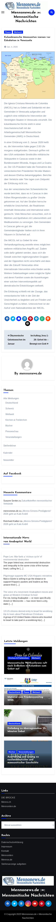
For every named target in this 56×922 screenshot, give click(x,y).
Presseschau (11, 431)
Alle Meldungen (11, 398)
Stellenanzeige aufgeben (13, 864)
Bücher (9, 425)
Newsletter (8, 460)
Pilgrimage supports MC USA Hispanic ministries (27, 576)
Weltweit (18, 32)
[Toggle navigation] (2, 12)
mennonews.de (30, 373)
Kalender (8, 453)
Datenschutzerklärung (12, 842)
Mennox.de (6, 859)
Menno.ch (6, 802)
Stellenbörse (9, 445)
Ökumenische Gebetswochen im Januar (16, 339)
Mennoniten (7, 855)
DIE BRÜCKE (8, 797)
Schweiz (9, 408)
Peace (8, 32)
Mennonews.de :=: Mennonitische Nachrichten (26, 17)
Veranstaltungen (13, 437)
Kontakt (5, 851)
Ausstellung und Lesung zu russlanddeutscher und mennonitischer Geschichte (23, 760)
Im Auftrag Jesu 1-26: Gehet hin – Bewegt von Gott (39, 339)
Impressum (6, 846)
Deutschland (11, 403)
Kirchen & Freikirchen (16, 420)
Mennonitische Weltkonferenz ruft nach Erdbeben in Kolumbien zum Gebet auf (27, 666)
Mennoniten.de (8, 806)
